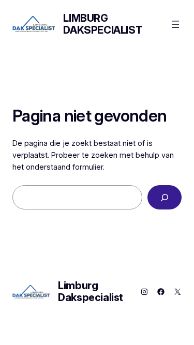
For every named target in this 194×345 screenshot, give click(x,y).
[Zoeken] (164, 197)
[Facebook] (161, 292)
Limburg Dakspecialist (102, 24)
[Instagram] (144, 292)
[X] (177, 292)
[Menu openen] (175, 24)
